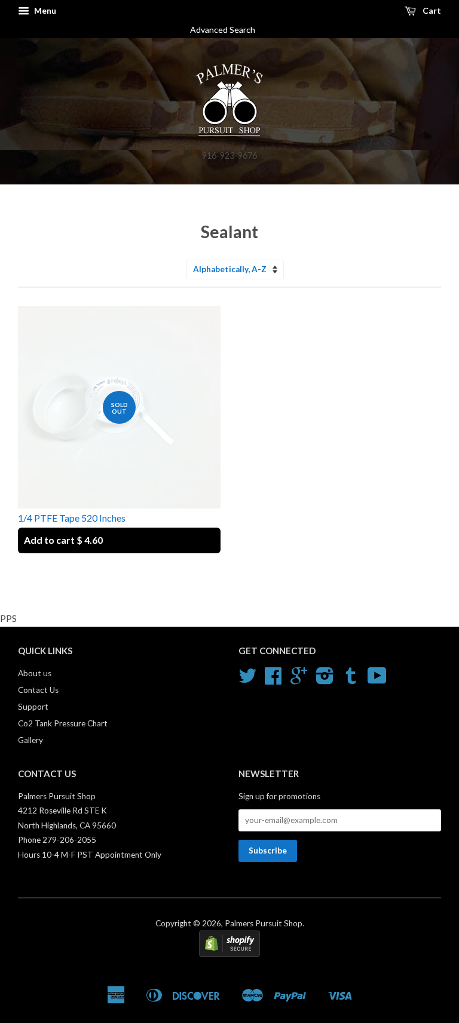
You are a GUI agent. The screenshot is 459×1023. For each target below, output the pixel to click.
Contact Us (38, 690)
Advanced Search (227, 29)
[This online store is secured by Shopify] (229, 954)
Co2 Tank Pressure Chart (63, 723)
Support (33, 706)
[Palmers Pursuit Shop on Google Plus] (299, 680)
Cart (431, 10)
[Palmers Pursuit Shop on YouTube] (377, 680)
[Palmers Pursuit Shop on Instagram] (325, 680)
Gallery (30, 740)
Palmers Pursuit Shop (263, 923)
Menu (44, 10)
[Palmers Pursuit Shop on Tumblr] (351, 680)
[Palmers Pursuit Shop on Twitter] (247, 680)
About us (34, 673)
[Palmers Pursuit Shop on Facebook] (273, 680)
